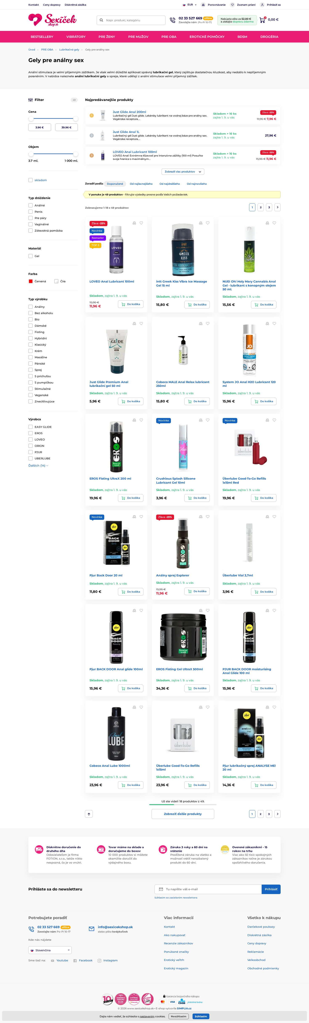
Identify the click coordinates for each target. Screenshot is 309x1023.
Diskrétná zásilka (75, 4)
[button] (183, 172)
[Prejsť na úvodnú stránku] (52, 20)
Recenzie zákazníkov (178, 943)
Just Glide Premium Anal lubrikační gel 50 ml (109, 384)
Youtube (62, 960)
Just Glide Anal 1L (126, 132)
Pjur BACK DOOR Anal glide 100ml (116, 669)
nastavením (147, 1016)
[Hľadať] (101, 20)
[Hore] (88, 813)
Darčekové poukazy (261, 926)
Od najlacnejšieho (141, 183)
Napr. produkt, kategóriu (123, 20)
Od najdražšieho (170, 183)
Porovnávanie (217, 4)
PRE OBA (47, 49)
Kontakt (33, 4)
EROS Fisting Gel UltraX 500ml (179, 669)
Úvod (31, 49)
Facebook (85, 960)
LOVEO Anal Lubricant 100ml (135, 152)
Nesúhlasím (178, 1016)
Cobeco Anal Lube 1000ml (110, 766)
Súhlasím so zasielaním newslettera (175, 897)
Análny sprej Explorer (172, 575)
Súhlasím (201, 1016)
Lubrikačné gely (69, 49)
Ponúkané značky (176, 951)
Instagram (110, 960)
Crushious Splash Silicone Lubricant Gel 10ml (175, 480)
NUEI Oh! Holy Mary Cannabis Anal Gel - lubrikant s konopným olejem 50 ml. (249, 285)
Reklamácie (255, 951)
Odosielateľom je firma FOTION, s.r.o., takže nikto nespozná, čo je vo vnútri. (64, 858)
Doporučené (115, 183)
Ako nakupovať (174, 935)
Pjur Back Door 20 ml (106, 575)
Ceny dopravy (52, 4)
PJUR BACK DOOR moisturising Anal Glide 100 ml (247, 671)
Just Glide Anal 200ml (129, 112)
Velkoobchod (256, 960)
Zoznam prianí (246, 4)
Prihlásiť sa (274, 4)
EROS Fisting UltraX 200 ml (110, 478)
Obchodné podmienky (263, 968)
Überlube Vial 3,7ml (238, 575)
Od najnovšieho (197, 183)
